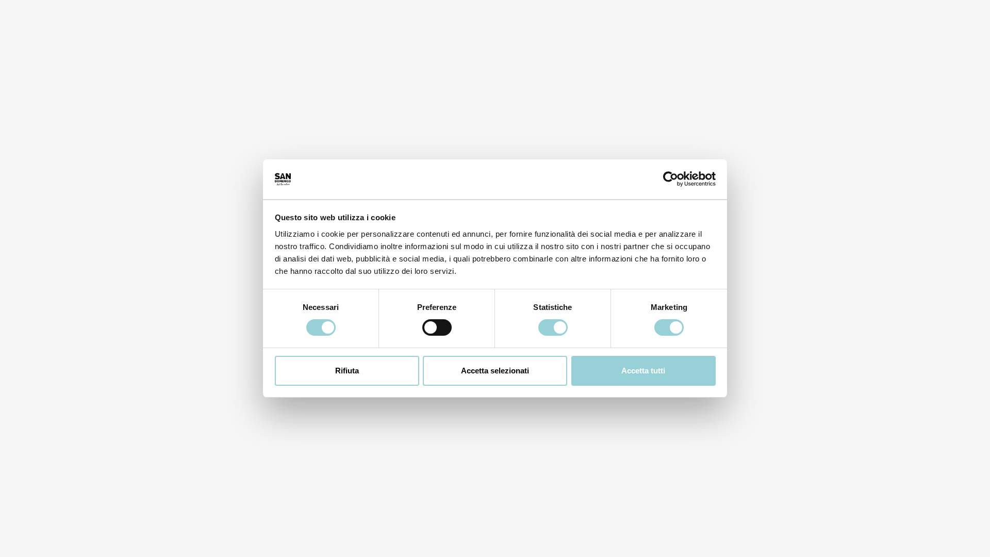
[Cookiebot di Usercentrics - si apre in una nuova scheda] (670, 179)
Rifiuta (347, 370)
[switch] (437, 327)
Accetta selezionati (495, 370)
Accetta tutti (643, 370)
